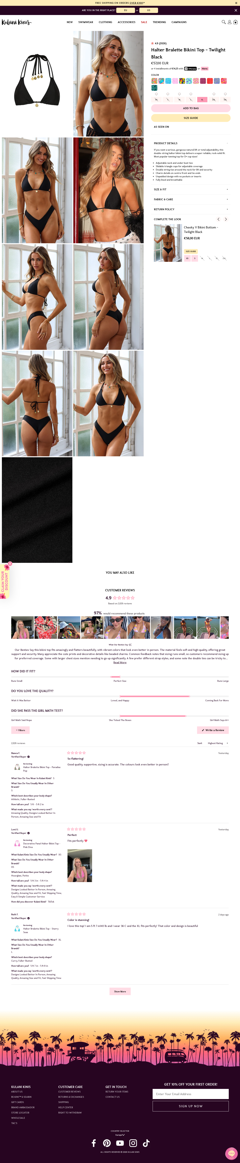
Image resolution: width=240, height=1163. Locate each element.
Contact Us (113, 1096)
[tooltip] (130, 644)
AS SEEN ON (161, 126)
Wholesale (18, 1117)
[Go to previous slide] (218, 219)
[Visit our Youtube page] (120, 1143)
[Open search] (224, 22)
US (148, 10)
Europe (119, 1135)
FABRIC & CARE (163, 199)
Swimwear (85, 22)
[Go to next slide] (226, 219)
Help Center (65, 1107)
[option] (156, 99)
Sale (144, 22)
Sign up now (191, 1106)
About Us (16, 1091)
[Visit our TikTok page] (146, 1143)
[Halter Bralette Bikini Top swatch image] (154, 81)
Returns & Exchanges (71, 1096)
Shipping (63, 1102)
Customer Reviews (69, 1091)
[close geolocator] (236, 10)
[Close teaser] (10, 563)
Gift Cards (17, 1102)
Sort (200, 743)
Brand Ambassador (22, 1107)
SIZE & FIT (160, 189)
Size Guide (191, 118)
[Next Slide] (226, 627)
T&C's (14, 1123)
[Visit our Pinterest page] (107, 1143)
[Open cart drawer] (235, 22)
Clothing (105, 22)
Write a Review (217, 731)
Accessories (126, 22)
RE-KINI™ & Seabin (21, 1096)
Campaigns (179, 22)
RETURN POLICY (164, 209)
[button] (22, 627)
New (70, 22)
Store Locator (20, 1112)
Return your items (117, 1091)
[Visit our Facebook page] (93, 1143)
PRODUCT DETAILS (165, 143)
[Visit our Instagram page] (133, 1143)
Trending (159, 22)
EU (125, 10)
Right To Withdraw (70, 1112)
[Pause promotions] (236, 3)
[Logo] (17, 22)
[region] (120, 627)
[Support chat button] (231, 1153)
